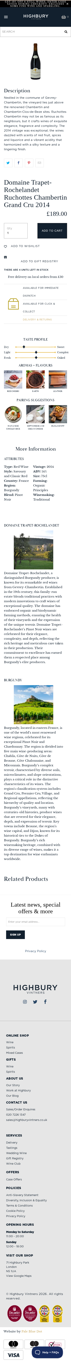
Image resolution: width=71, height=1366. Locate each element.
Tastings (11, 1148)
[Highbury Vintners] (35, 17)
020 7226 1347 (16, 1114)
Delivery (11, 1142)
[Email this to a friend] (39, 163)
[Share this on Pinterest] (29, 163)
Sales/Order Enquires (20, 1109)
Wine (9, 1042)
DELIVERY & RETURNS (37, 319)
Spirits (10, 1047)
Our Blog (12, 1096)
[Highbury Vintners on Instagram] (25, 1002)
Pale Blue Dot (31, 1331)
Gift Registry (14, 1158)
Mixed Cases (14, 1053)
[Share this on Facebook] (18, 163)
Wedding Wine (16, 1153)
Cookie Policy (15, 1211)
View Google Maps (19, 1276)
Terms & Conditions (19, 1205)
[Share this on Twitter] (8, 163)
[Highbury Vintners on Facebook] (45, 1002)
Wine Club (13, 1163)
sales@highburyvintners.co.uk (26, 1120)
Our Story (13, 1085)
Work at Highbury (18, 1090)
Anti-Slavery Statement (22, 1195)
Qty (9, 228)
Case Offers (14, 1179)
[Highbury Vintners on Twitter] (35, 1002)
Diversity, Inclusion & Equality (26, 1200)
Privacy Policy (35, 951)
